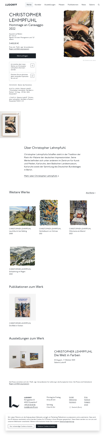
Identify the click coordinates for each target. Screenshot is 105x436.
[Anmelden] (32, 65)
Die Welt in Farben (16, 326)
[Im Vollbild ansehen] (93, 12)
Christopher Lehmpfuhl (20, 229)
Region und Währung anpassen (19, 49)
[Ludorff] (11, 4)
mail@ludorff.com (31, 407)
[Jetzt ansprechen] (32, 76)
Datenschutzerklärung (67, 421)
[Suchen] (98, 4)
